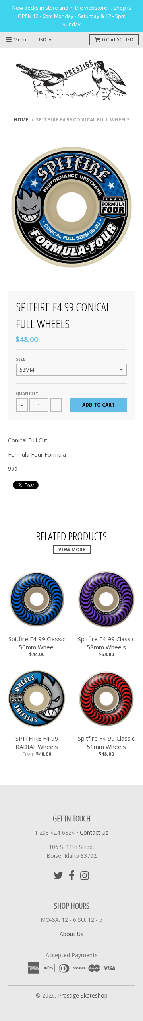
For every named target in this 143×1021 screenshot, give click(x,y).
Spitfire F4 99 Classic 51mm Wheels (106, 742)
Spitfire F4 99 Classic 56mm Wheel (36, 643)
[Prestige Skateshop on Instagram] (84, 875)
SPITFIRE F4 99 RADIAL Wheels (36, 742)
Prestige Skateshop (83, 995)
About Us (71, 934)
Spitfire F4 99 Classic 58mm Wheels (106, 643)
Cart (117, 39)
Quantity (27, 393)
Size (20, 359)
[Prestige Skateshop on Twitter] (58, 875)
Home (21, 119)
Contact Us (94, 832)
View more (71, 549)
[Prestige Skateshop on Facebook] (72, 875)
